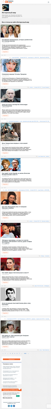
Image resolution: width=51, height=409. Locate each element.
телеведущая (46, 285)
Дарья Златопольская (39, 285)
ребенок (47, 156)
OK (17, 396)
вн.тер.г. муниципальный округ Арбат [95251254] (29, 121)
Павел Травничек (45, 349)
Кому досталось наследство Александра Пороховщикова (14, 105)
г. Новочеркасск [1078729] (11, 318)
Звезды (42, 255)
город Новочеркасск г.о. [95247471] (24, 318)
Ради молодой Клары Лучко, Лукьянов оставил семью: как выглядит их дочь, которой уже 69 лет (11, 367)
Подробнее (5, 51)
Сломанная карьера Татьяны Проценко (14, 74)
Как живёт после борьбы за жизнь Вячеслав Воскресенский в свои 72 (16, 174)
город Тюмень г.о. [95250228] (43, 190)
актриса (31, 87)
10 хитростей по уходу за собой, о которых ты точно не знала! (10, 382)
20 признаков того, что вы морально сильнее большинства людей (11, 371)
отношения (47, 255)
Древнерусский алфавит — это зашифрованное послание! (9, 378)
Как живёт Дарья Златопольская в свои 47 (15, 272)
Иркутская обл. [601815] (44, 57)
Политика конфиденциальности (10, 386)
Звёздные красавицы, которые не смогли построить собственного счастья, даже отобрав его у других (17, 241)
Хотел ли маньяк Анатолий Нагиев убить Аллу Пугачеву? (16, 303)
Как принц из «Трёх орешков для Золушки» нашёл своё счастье (15, 336)
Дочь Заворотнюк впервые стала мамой (14, 143)
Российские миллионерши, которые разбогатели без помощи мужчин (17, 40)
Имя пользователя (7, 397)
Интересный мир (9, 12)
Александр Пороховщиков (14, 121)
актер (6, 190)
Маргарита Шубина (45, 221)
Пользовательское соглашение (10, 385)
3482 (25, 353)
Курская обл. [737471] (40, 318)
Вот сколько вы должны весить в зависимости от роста (10, 375)
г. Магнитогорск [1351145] (44, 121)
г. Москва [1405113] (23, 57)
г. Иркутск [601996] (15, 57)
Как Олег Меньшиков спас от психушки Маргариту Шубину (14, 207)
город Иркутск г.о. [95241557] (33, 57)
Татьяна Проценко (45, 87)
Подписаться (11, 359)
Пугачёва (47, 318)
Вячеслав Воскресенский (12, 190)
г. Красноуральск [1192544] (23, 190)
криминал (33, 318)
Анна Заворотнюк (41, 156)
